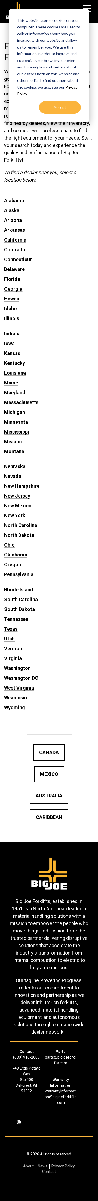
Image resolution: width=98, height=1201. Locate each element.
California (15, 240)
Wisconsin (15, 697)
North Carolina (20, 525)
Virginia (13, 658)
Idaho (10, 308)
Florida (12, 279)
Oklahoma (15, 555)
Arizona (13, 220)
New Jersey (17, 496)
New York (14, 515)
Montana (14, 451)
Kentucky (14, 363)
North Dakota (19, 535)
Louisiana (15, 373)
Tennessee (16, 619)
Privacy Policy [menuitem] (63, 1166)
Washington (17, 668)
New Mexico (18, 505)
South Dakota (19, 609)
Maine (11, 383)
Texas (10, 629)
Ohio (9, 545)
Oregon (12, 564)
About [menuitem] (28, 1166)
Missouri (14, 441)
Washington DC (21, 678)
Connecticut (18, 259)
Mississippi (16, 432)
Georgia (13, 289)
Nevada (12, 476)
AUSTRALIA (49, 796)
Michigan (14, 412)
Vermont (14, 648)
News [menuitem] (42, 1166)
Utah (9, 639)
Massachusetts (21, 402)
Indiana (12, 333)
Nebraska (15, 466)
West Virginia (19, 688)
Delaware (14, 269)
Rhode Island (18, 589)
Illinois (11, 318)
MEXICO (49, 774)
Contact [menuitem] (49, 1171)
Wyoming (14, 707)
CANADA (49, 752)
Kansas (12, 353)
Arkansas (14, 230)
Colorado (14, 249)
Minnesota (16, 422)
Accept (60, 107)
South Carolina (21, 599)
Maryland (14, 392)
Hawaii (11, 299)
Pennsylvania (18, 574)
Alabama (14, 200)
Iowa (9, 343)
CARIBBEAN (49, 817)
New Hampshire (21, 486)
